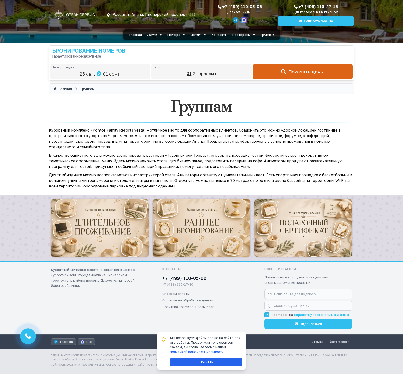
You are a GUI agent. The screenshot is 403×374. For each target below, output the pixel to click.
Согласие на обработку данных (188, 300)
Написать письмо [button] (318, 21)
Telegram (66, 341)
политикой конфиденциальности (197, 352)
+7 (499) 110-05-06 (242, 6)
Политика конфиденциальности (188, 307)
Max (89, 341)
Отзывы (317, 341)
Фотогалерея (339, 341)
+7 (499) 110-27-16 (318, 6)
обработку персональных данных (321, 315)
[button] (100, 228)
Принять (206, 362)
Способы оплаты (176, 294)
